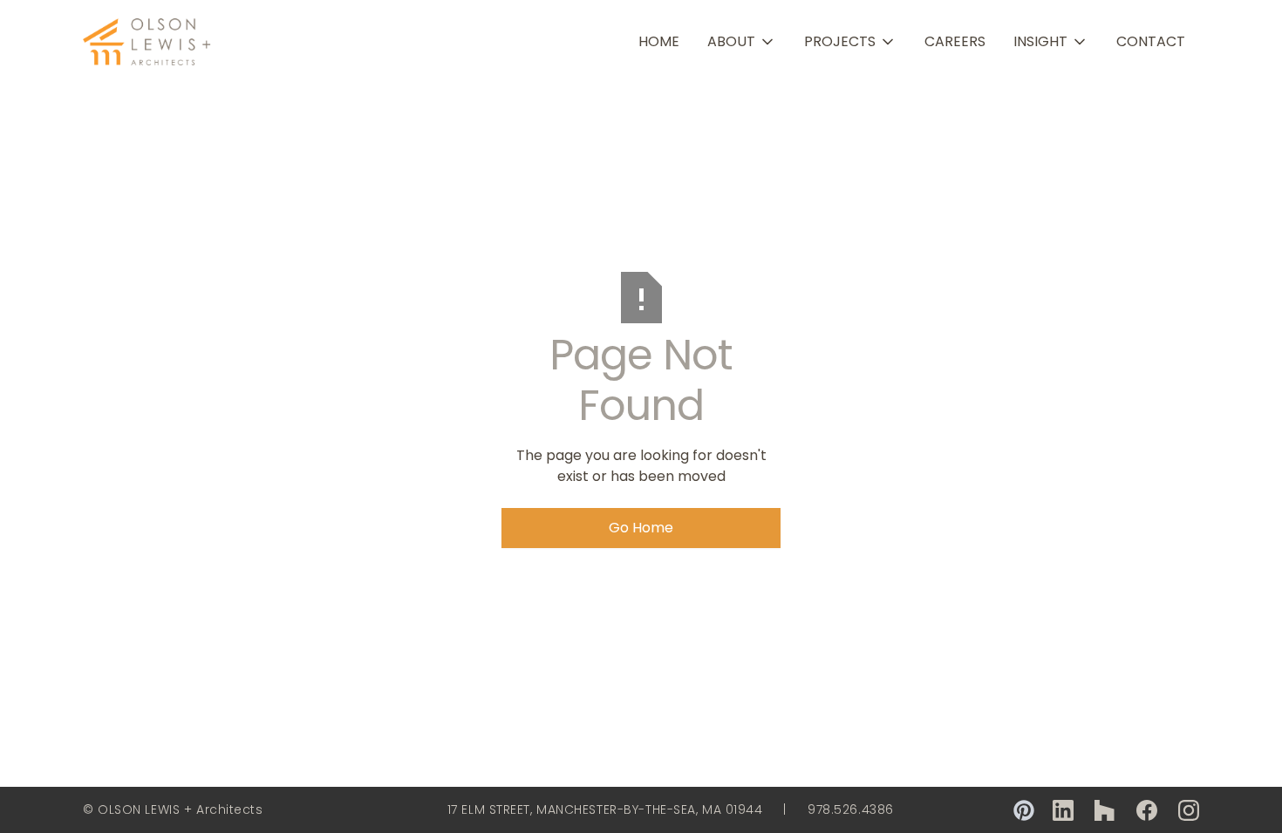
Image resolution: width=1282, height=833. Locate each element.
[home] (148, 42)
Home (658, 41)
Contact (1150, 41)
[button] (741, 42)
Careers (954, 41)
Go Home (641, 528)
